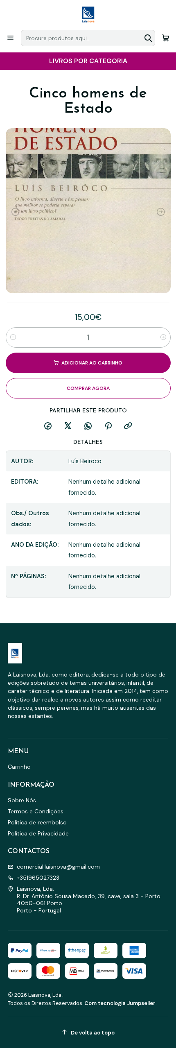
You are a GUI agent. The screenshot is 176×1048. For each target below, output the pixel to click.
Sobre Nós (22, 800)
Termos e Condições (35, 811)
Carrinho (19, 766)
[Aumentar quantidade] (163, 337)
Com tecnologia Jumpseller (120, 1003)
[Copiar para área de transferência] (128, 426)
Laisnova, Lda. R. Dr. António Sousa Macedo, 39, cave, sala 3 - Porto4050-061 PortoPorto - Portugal (88, 899)
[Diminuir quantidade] (13, 337)
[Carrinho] (165, 38)
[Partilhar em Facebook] (48, 426)
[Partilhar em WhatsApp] (88, 426)
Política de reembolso (37, 822)
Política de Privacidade (38, 833)
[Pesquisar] (148, 38)
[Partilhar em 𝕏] (68, 426)
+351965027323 (38, 877)
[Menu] (10, 38)
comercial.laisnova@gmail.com (58, 866)
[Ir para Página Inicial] (88, 14)
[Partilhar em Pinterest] (108, 426)
